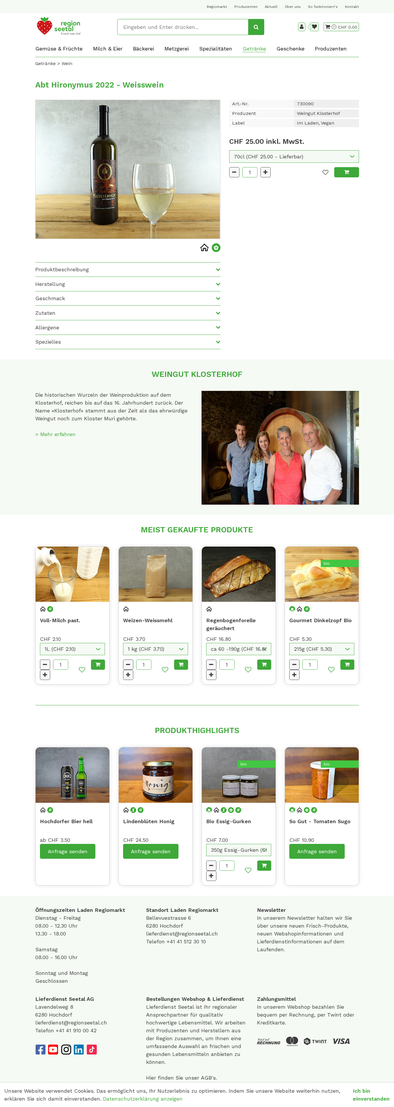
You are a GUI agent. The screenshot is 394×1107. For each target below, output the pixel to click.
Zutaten (45, 313)
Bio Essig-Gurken (228, 821)
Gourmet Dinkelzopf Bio (320, 620)
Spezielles (48, 342)
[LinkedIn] (79, 1049)
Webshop (193, 999)
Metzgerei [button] (176, 49)
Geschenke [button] (290, 49)
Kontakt (352, 7)
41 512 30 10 (191, 941)
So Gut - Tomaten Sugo (320, 821)
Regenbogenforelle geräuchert (231, 624)
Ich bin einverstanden (371, 1095)
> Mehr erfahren (55, 434)
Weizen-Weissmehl (147, 620)
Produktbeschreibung (62, 269)
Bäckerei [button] (143, 49)
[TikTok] (92, 1049)
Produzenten (246, 7)
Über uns (293, 7)
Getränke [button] (254, 49)
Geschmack (50, 298)
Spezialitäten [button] (215, 49)
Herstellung (50, 284)
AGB (206, 1078)
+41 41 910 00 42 (76, 1030)
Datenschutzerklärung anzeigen (143, 1099)
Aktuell (271, 7)
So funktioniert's (323, 7)
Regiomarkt (217, 7)
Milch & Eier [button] (107, 49)
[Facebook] (40, 1049)
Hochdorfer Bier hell (66, 821)
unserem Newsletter (290, 918)
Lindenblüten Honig (148, 821)
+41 (172, 941)
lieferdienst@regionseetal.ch (182, 934)
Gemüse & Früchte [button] (59, 49)
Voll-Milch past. (60, 620)
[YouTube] (53, 1049)
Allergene (47, 327)
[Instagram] (66, 1049)
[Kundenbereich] (301, 27)
